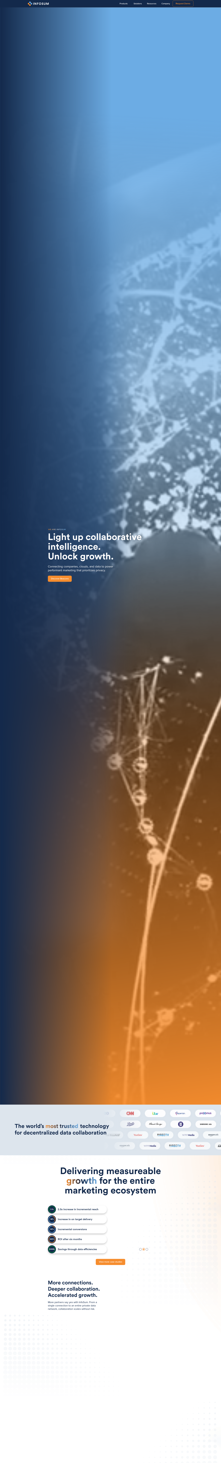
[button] (123, 3)
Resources (151, 3)
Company (165, 3)
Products (124, 3)
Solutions (138, 3)
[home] (39, 3)
